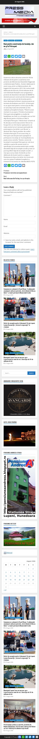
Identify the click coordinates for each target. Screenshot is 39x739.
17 (6, 580)
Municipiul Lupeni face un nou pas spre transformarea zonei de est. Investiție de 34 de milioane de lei (19, 343)
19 (15, 580)
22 (28, 580)
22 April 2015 (10, 49)
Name (6, 219)
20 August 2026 (9, 730)
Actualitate (11, 40)
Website (6, 233)
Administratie (18, 40)
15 (28, 576)
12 (15, 576)
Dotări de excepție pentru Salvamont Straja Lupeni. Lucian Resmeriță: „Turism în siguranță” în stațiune (19, 309)
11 (10, 576)
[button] (4, 26)
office (5, 49)
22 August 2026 (9, 295)
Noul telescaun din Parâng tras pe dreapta (17, 177)
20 (19, 580)
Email (5, 226)
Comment (8, 195)
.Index (5, 40)
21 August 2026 (9, 363)
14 (24, 576)
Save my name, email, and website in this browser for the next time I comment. (19, 241)
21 (24, 580)
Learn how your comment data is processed (19, 250)
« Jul (5, 590)
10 (6, 576)
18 (10, 580)
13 (19, 576)
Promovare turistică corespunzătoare (15, 172)
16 (33, 576)
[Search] (35, 26)
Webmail (9, 553)
